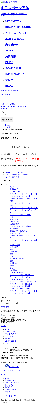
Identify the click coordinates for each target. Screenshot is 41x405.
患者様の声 (9, 336)
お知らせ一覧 (22, 175)
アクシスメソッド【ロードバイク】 (24, 198)
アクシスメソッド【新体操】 (21, 226)
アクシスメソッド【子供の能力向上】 (24, 282)
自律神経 (13, 263)
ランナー (13, 256)
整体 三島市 (14, 222)
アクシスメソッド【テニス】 (21, 203)
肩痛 (11, 201)
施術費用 (8, 338)
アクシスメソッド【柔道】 (20, 215)
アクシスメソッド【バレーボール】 (24, 240)
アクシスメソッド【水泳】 (20, 293)
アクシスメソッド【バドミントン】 (24, 291)
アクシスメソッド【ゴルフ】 (21, 279)
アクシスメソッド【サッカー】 (22, 275)
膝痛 (11, 254)
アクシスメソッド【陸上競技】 (22, 284)
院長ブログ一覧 (11, 175)
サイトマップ (10, 396)
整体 (11, 205)
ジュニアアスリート (17, 233)
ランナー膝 (14, 228)
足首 (11, 268)
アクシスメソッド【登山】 (20, 196)
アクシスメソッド (17, 272)
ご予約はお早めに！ (13, 177)
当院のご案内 (10, 341)
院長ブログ (14, 249)
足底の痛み (14, 247)
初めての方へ (10, 332)
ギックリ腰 (14, 219)
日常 (11, 242)
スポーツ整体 (15, 192)
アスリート (14, 187)
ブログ (7, 343)
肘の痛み (13, 270)
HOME (7, 329)
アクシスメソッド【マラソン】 (22, 289)
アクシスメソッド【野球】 (20, 286)
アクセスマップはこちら (10, 370)
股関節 (12, 265)
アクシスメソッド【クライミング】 (24, 194)
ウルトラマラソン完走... (14, 172)
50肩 (11, 217)
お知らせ (13, 252)
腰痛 (11, 261)
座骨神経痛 (14, 189)
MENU (3, 326)
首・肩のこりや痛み (17, 259)
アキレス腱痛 (15, 245)
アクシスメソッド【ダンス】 (21, 277)
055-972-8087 (14, 367)
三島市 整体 (14, 224)
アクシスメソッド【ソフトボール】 (24, 208)
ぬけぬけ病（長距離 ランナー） (22, 231)
